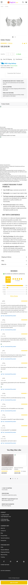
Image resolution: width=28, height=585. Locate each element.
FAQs (2, 547)
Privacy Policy (4, 535)
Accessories (3, 540)
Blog (2, 533)
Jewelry (6, 6)
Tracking (3, 557)
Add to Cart (14, 582)
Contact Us (3, 530)
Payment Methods (5, 549)
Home (2, 6)
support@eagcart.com (6, 516)
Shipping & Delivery (5, 552)
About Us (3, 528)
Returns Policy (4, 554)
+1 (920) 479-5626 (5, 514)
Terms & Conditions (5, 538)
